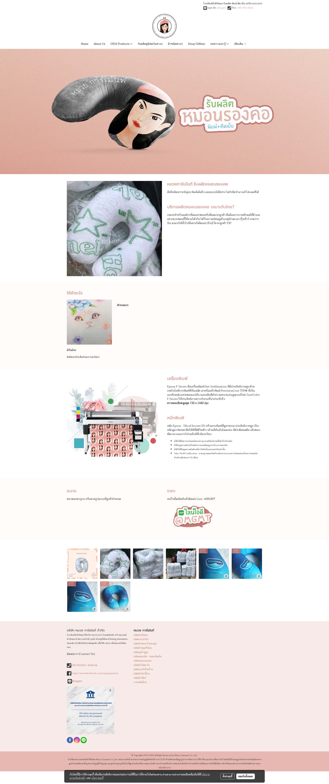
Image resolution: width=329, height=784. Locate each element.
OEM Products (120, 43)
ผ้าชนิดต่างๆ (175, 43)
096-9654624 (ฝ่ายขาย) (84, 665)
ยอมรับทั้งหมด (245, 776)
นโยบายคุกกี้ (97, 778)
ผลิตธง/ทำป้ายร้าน (143, 669)
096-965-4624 (245, 8)
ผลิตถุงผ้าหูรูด (141, 652)
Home (84, 43)
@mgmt (222, 8)
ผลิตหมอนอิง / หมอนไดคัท (148, 656)
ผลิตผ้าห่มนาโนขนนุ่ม (145, 644)
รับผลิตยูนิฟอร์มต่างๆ (150, 43)
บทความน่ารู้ (218, 43)
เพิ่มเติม (239, 43)
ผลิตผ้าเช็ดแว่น (142, 665)
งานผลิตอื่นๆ (140, 682)
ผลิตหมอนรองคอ (142, 661)
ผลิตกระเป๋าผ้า (141, 639)
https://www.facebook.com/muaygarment (94, 673)
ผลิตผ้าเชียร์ (140, 678)
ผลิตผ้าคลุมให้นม (143, 648)
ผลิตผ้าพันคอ (141, 635)
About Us (99, 43)
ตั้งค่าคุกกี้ (227, 776)
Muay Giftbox (196, 43)
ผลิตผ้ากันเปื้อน (142, 674)
